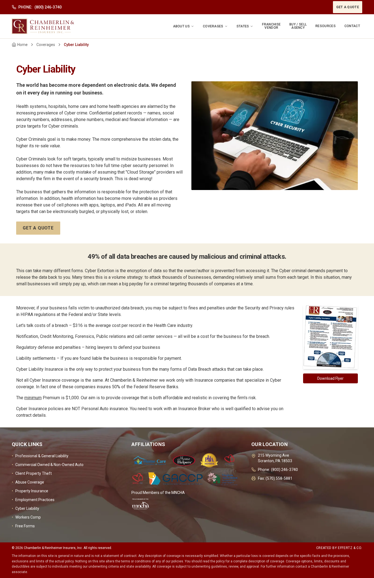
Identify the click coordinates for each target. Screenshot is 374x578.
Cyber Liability (25, 508)
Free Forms (23, 526)
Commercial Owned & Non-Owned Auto (48, 464)
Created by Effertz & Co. (339, 548)
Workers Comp (26, 517)
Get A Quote (347, 7)
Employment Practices (33, 500)
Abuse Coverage (28, 482)
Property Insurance (30, 491)
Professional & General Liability (40, 456)
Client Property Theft (32, 473)
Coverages (45, 44)
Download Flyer (330, 378)
